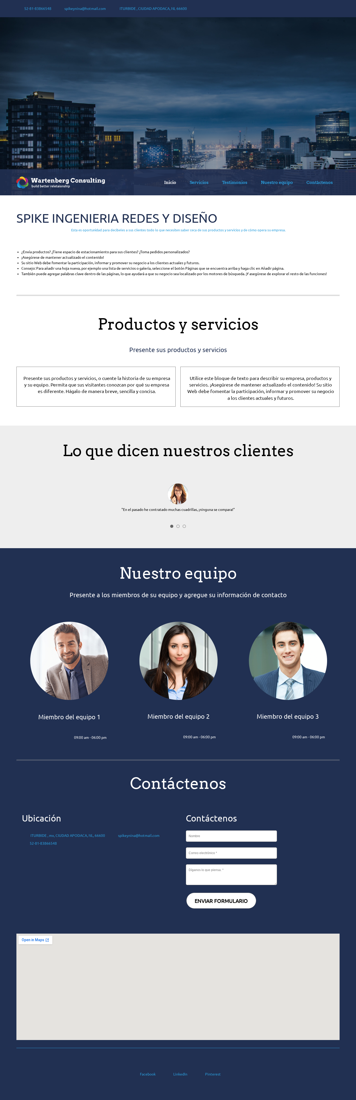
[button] (178, 493)
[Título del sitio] (60, 182)
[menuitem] (170, 183)
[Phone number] (37, 738)
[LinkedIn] (58, 738)
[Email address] (48, 738)
